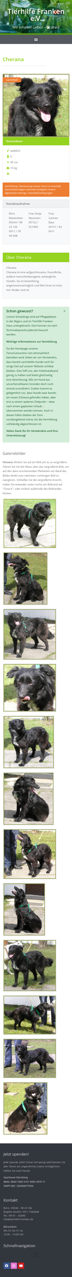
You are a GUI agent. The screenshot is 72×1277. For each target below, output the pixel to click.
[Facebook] (6, 1266)
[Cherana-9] (24, 909)
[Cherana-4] (30, 634)
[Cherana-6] (29, 741)
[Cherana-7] (28, 798)
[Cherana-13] (25, 1108)
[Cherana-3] (25, 578)
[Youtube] (21, 1266)
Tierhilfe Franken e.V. (36, 14)
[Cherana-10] (30, 965)
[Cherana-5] (30, 687)
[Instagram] (14, 1266)
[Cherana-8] (30, 854)
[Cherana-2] (30, 523)
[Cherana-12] (30, 1058)
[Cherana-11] (30, 1014)
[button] (36, 39)
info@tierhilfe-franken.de (18, 1219)
